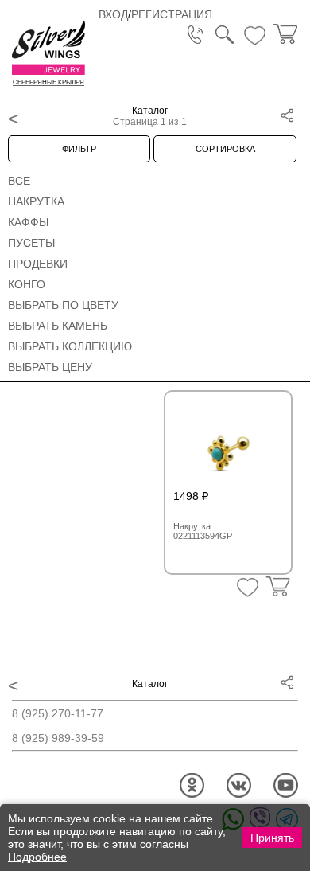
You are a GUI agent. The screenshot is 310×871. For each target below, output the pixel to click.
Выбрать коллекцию (70, 346)
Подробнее (37, 856)
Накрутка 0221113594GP (202, 531)
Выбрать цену (50, 367)
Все (19, 180)
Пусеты (31, 242)
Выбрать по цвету (63, 305)
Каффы (28, 222)
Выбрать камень (57, 325)
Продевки (38, 263)
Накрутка (36, 201)
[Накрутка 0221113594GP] (228, 446)
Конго (26, 284)
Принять (272, 837)
